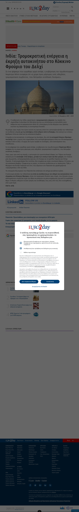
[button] (39, 252)
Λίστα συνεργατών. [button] (39, 266)
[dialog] (39, 256)
